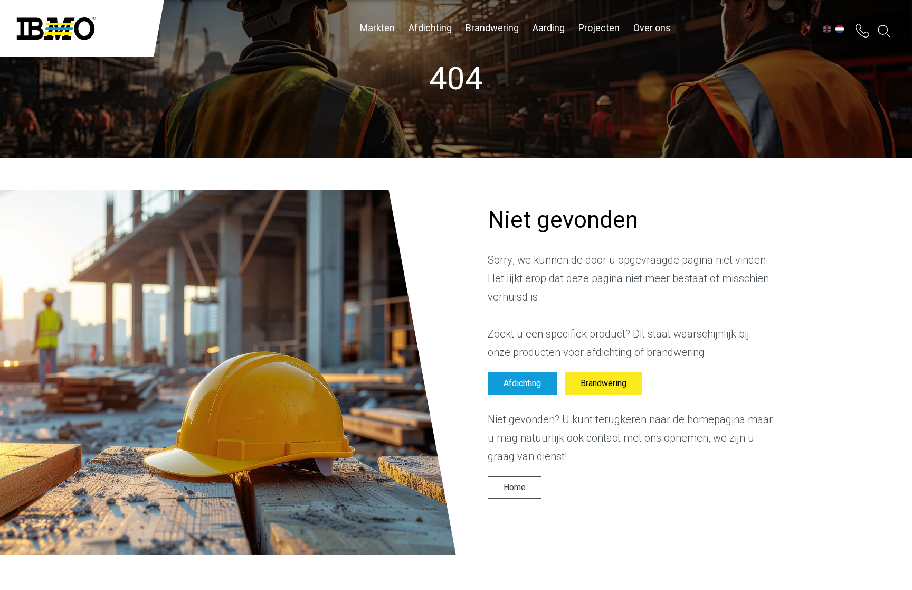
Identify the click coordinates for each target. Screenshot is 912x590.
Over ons (652, 28)
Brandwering (492, 28)
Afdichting (430, 28)
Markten (377, 28)
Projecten (599, 28)
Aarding (549, 28)
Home (515, 487)
